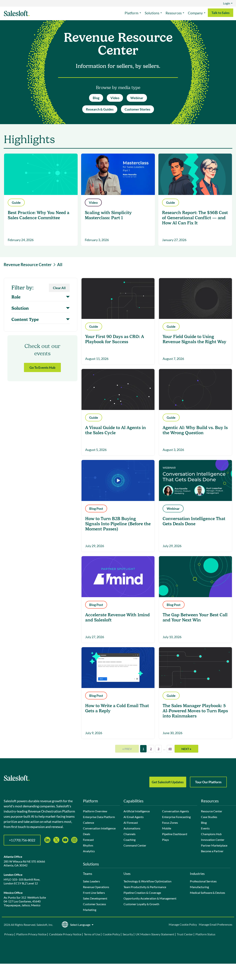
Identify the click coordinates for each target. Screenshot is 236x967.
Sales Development (95, 898)
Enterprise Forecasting (176, 817)
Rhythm (88, 845)
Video (114, 98)
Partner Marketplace (214, 845)
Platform (131, 13)
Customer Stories (137, 109)
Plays (165, 839)
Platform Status (205, 934)
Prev (127, 748)
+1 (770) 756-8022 (22, 840)
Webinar (136, 98)
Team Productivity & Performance (145, 887)
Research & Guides (100, 109)
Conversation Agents (175, 811)
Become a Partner (212, 851)
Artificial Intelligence (137, 811)
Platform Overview (95, 811)
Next (186, 748)
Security (128, 934)
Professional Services (203, 881)
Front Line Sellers (94, 892)
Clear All (59, 288)
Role (15, 297)
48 (170, 748)
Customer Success (94, 904)
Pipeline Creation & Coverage (142, 892)
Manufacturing (199, 887)
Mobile (166, 828)
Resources (174, 13)
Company (195, 13)
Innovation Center (212, 839)
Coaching (130, 839)
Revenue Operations (96, 887)
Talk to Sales (220, 13)
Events (205, 828)
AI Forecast (131, 822)
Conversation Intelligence (99, 828)
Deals (86, 834)
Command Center (135, 845)
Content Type (25, 319)
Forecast (88, 839)
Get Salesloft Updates (168, 782)
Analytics (89, 851)
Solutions (152, 13)
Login (226, 3)
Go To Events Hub (42, 367)
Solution (20, 308)
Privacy (9, 934)
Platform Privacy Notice (31, 934)
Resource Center (211, 811)
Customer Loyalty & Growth (141, 904)
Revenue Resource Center (28, 265)
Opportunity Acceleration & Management (150, 898)
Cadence (88, 822)
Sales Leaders (91, 881)
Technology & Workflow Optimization (147, 881)
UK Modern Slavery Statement (155, 934)
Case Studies (209, 817)
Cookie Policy (111, 934)
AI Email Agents (134, 817)
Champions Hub (211, 834)
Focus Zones (170, 822)
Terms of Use (92, 934)
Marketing (89, 909)
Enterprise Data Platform (99, 817)
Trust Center (185, 934)
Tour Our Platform (208, 782)
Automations (132, 828)
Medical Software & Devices (207, 892)
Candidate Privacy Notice (65, 934)
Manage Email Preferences (215, 924)
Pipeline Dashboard (174, 834)
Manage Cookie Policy (183, 924)
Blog (96, 98)
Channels (130, 834)
